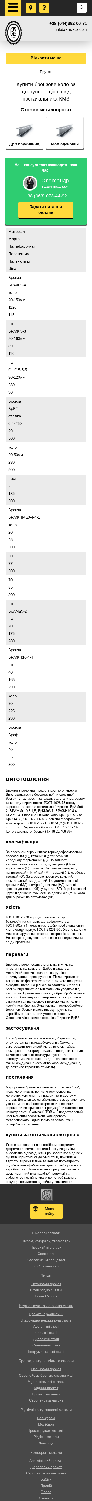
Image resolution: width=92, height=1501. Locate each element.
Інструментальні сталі (46, 1351)
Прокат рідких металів (46, 1430)
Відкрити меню (46, 58)
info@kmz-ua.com (71, 29)
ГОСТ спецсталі (46, 1266)
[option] (24, 133)
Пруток (45, 71)
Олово (46, 1492)
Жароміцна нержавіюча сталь (46, 1320)
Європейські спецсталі (46, 1260)
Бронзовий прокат (46, 1369)
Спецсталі (46, 1254)
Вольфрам (46, 1418)
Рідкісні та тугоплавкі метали (46, 1410)
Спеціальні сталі (46, 1345)
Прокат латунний (46, 1394)
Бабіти (46, 1479)
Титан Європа (46, 1296)
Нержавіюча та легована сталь (46, 1306)
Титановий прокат (46, 1284)
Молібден (46, 1424)
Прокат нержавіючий (46, 1314)
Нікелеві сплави (46, 1233)
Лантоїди (46, 1443)
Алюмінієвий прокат (46, 1460)
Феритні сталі (46, 1332)
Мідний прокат (46, 1388)
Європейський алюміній (46, 1473)
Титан (46, 1275)
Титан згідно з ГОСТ (46, 1290)
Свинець (46, 1498)
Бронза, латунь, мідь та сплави (46, 1361)
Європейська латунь (46, 1400)
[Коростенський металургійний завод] (13, 33)
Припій (46, 1486)
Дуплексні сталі (46, 1339)
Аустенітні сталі (46, 1326)
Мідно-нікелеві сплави (46, 1381)
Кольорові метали (46, 1452)
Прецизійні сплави (46, 1247)
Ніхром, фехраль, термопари (46, 1241)
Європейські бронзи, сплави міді (46, 1375)
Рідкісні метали (46, 1437)
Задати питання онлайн (46, 210)
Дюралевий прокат (46, 1467)
